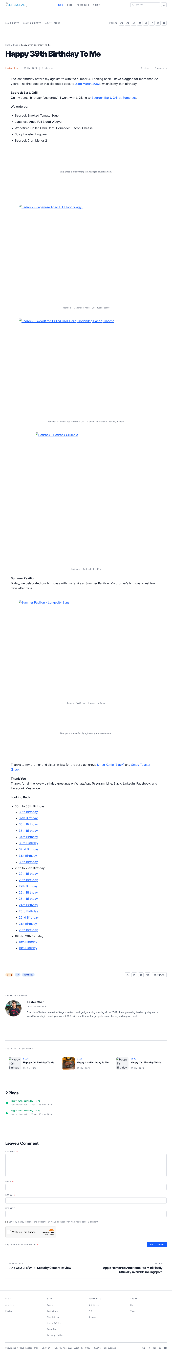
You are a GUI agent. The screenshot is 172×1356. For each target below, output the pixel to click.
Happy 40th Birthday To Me (25, 1101)
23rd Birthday (28, 911)
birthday (28, 974)
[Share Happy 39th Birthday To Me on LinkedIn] (134, 974)
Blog (60, 5)
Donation (51, 1329)
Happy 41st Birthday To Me (25, 1110)
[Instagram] (133, 23)
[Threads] (145, 23)
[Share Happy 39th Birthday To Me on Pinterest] (147, 974)
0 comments (161, 68)
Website (10, 1208)
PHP (90, 1311)
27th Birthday (28, 886)
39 (17, 974)
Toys (132, 1311)
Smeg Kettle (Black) (110, 764)
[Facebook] (121, 23)
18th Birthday (28, 948)
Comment (11, 1151)
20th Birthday (28, 930)
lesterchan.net (36, 1006)
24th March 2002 (87, 83)
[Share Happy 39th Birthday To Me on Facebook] (141, 974)
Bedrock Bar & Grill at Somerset (114, 97)
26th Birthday (28, 892)
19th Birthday (28, 942)
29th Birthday (28, 873)
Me (131, 1305)
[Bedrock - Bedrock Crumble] (86, 497)
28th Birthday (28, 880)
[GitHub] (127, 23)
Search (50, 1305)
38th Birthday (28, 812)
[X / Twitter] (158, 23)
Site (70, 5)
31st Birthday (28, 855)
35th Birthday (28, 830)
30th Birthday (28, 862)
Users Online (54, 1323)
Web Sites (94, 1305)
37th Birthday (28, 818)
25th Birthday (28, 898)
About (96, 5)
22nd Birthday (29, 917)
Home (7, 45)
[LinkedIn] (139, 23)
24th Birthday (28, 905)
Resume (92, 1317)
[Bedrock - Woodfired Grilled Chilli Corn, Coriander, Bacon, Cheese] (86, 367)
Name (9, 1181)
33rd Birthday (28, 843)
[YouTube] (164, 23)
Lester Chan (11, 68)
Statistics (53, 1317)
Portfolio (83, 5)
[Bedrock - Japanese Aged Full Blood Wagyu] (86, 253)
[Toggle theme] (164, 4)
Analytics (52, 1311)
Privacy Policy (55, 1335)
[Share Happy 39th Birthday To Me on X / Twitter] (127, 974)
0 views (145, 68)
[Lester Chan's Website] (16, 4)
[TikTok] (152, 23)
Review (8, 1311)
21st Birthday (28, 923)
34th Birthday (28, 837)
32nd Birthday (29, 849)
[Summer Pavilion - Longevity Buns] (86, 648)
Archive (9, 1305)
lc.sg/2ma (159, 974)
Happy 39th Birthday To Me (52, 54)
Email (10, 1195)
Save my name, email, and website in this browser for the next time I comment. (54, 1221)
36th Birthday (28, 824)
